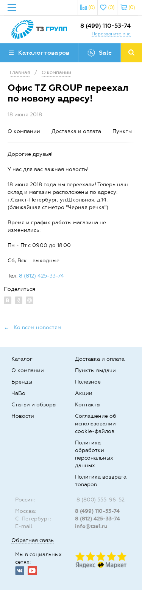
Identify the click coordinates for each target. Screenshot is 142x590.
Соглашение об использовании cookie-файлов (95, 424)
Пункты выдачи (95, 370)
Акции (83, 393)
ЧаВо (18, 393)
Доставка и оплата (76, 131)
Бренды (21, 382)
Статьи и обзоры (33, 404)
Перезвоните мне (111, 33)
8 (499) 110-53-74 (105, 25)
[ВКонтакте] (7, 300)
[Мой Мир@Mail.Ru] (29, 300)
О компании (24, 131)
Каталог (22, 359)
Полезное (88, 382)
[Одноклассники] (18, 300)
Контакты (87, 404)
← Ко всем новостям (32, 327)
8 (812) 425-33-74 (41, 276)
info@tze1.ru (91, 526)
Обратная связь (32, 540)
